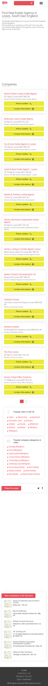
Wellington (13, 431)
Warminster (22, 417)
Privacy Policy (24, 676)
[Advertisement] (24, 54)
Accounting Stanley (17, 467)
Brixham (29, 421)
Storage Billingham (16, 447)
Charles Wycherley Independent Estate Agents (21, 220)
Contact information (22, 109)
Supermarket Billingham (19, 453)
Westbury (33, 427)
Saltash (12, 424)
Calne (11, 417)
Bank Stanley (30, 471)
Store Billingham (15, 450)
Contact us (24, 673)
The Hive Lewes (11, 352)
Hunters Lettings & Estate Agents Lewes (22, 249)
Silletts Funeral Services (23, 621)
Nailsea (22, 427)
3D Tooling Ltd (19, 631)
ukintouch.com (35, 683)
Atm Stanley (34, 467)
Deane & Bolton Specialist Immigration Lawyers (24, 642)
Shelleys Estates (11, 327)
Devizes (22, 424)
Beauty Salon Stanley (31, 474)
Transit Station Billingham (19, 457)
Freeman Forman (11, 299)
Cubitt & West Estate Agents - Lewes (20, 169)
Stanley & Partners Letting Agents (19, 194)
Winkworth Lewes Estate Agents (18, 119)
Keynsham (35, 417)
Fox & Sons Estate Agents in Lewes (20, 144)
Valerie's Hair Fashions (22, 652)
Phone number (22, 103)
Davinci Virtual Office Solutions (17, 377)
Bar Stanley (13, 474)
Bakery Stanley (15, 471)
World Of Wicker (20, 611)
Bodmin (12, 427)
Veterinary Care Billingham (19, 464)
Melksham (34, 424)
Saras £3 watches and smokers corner (26, 601)
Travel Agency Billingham (19, 460)
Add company (24, 680)
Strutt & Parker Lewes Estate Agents (20, 93)
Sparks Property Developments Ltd (20, 274)
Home (24, 670)
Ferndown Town (15, 421)
